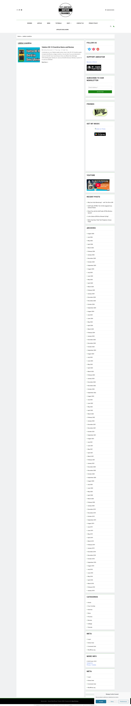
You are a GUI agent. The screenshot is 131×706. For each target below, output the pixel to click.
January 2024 (91, 336)
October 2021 (91, 431)
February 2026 (91, 251)
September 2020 (92, 477)
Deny (112, 701)
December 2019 (92, 509)
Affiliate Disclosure (62, 29)
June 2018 (90, 573)
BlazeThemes (75, 701)
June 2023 (90, 361)
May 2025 (90, 279)
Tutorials (58, 23)
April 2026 (90, 244)
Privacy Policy (93, 23)
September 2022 (92, 392)
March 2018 (91, 583)
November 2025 (92, 258)
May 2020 (90, 491)
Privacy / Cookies (91, 665)
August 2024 (91, 311)
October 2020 (91, 474)
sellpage (90, 623)
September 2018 (92, 562)
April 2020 (90, 495)
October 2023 (91, 346)
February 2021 (91, 459)
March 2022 (91, 414)
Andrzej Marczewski (48, 50)
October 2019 (91, 516)
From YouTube (91, 606)
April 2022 (90, 410)
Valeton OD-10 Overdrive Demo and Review (58, 47)
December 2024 (92, 297)
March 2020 (91, 498)
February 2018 (91, 587)
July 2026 (90, 237)
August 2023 (91, 354)
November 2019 (92, 513)
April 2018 (90, 580)
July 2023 (90, 357)
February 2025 (91, 290)
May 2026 (90, 240)
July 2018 (90, 569)
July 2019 (90, 527)
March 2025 (91, 286)
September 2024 (92, 308)
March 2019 (91, 541)
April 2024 (90, 325)
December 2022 (92, 382)
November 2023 (92, 343)
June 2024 (90, 318)
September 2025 (92, 265)
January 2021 (91, 463)
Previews (90, 616)
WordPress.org (91, 650)
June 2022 (90, 403)
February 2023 (91, 375)
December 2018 (92, 551)
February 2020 (91, 502)
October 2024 (91, 304)
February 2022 (91, 417)
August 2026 (91, 233)
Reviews (29, 23)
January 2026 (91, 255)
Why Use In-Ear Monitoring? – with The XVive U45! (100, 202)
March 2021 (91, 456)
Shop (68, 23)
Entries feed (91, 642)
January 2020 (91, 505)
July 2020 (90, 484)
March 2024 (91, 329)
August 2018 (91, 566)
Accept (101, 701)
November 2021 (92, 428)
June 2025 (90, 276)
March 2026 (91, 247)
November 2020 (92, 470)
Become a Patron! (92, 62)
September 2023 (92, 350)
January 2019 (91, 548)
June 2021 (90, 445)
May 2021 (90, 449)
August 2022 (91, 396)
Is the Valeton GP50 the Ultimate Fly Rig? (98, 216)
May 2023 (90, 364)
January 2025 (91, 293)
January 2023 (91, 378)
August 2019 (91, 523)
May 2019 (90, 534)
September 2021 (92, 435)
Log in (89, 639)
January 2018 (91, 590)
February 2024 (91, 332)
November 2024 (92, 300)
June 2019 (90, 530)
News (48, 23)
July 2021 (90, 442)
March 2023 (91, 371)
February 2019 (91, 544)
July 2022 (90, 399)
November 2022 (92, 385)
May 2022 (90, 407)
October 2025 (91, 262)
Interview (90, 609)
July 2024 (90, 315)
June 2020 (90, 488)
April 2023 (90, 368)
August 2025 (91, 269)
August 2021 (91, 438)
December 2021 (92, 424)
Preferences (123, 701)
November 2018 (92, 555)
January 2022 (91, 421)
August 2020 (91, 481)
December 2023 (92, 339)
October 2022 (91, 389)
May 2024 (90, 322)
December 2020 (92, 467)
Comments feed (92, 646)
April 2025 (90, 283)
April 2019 (90, 537)
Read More (44, 62)
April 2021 (90, 452)
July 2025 (90, 272)
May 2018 (90, 576)
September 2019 (92, 520)
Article (39, 23)
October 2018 (91, 558)
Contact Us (80, 23)
